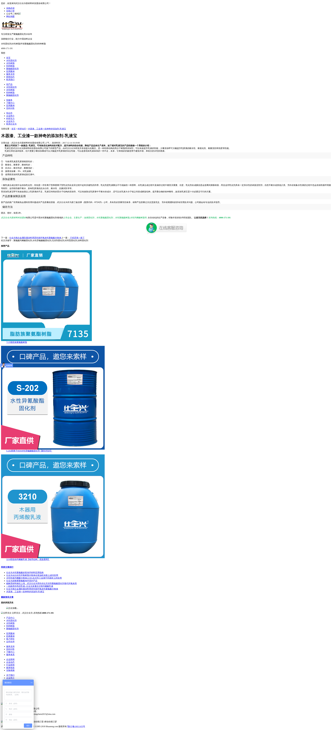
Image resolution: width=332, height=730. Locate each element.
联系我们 (10, 79)
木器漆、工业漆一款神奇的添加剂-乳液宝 (47, 129)
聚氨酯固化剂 (12, 69)
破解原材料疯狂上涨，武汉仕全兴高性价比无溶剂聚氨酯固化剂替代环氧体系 (41, 583)
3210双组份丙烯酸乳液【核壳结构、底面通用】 (28, 559)
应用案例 (10, 71)
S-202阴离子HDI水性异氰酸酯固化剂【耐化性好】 (29, 451)
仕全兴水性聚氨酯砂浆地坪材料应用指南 (25, 572)
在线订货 (10, 11)
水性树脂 (10, 63)
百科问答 (10, 108)
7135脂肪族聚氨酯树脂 (16, 342)
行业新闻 (10, 665)
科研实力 (10, 118)
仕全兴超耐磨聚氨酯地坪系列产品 (21, 581)
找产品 (9, 84)
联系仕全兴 (11, 124)
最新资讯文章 (7, 597)
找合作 (9, 113)
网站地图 (10, 16)
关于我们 (10, 675)
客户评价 (10, 639)
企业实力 (10, 121)
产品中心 (10, 618)
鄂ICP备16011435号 (76, 726)
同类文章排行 (7, 567)
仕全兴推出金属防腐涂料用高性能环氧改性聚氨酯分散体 (35, 238)
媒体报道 (10, 667)
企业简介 (10, 116)
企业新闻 (10, 659)
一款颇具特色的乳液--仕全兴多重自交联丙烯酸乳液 (29, 586)
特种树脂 (10, 66)
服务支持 (10, 74)
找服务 (9, 100)
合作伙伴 (10, 642)
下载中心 (10, 103)
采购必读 (10, 8)
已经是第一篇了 (77, 238)
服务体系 (10, 655)
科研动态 (22, 129)
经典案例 (10, 636)
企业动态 (10, 662)
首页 (8, 58)
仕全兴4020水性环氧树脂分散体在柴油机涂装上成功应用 (32, 575)
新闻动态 (10, 77)
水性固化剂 (11, 60)
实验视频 (10, 670)
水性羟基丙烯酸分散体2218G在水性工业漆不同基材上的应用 (34, 578)
